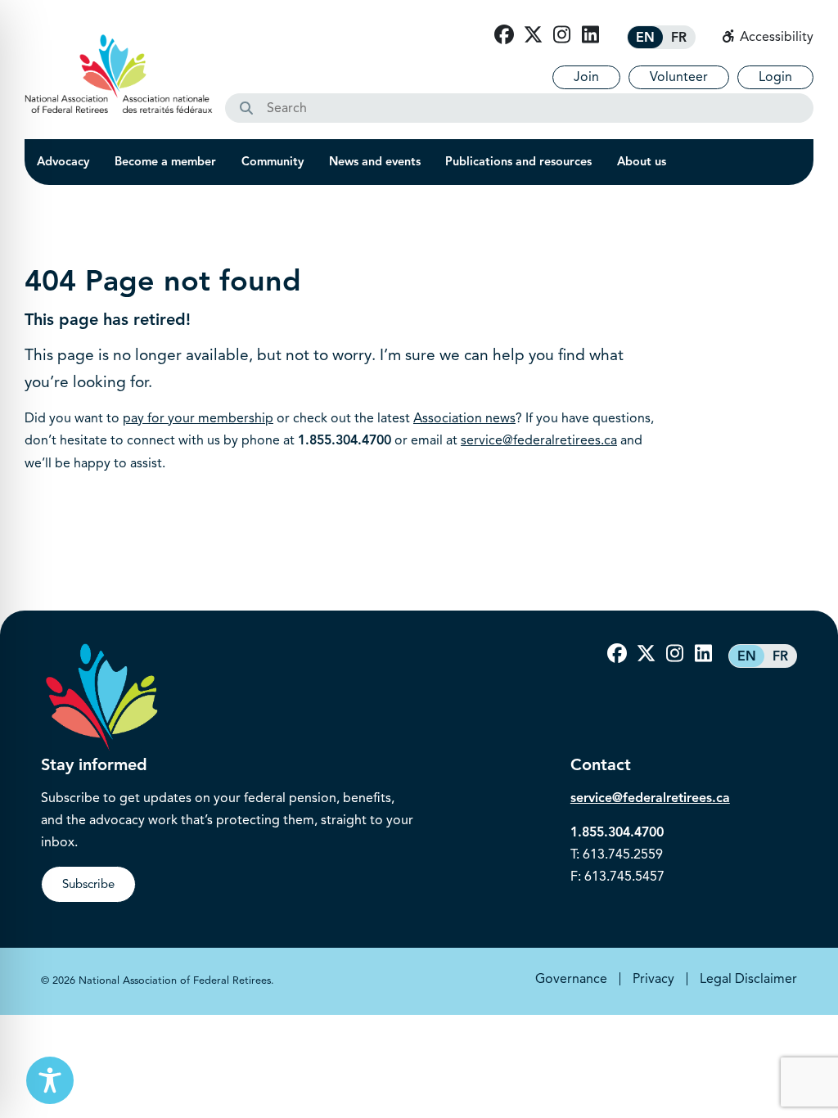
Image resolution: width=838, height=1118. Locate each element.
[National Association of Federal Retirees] (119, 73)
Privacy (653, 978)
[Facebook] (504, 35)
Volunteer (679, 77)
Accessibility (775, 37)
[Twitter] (532, 35)
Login (775, 77)
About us (641, 161)
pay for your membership (198, 418)
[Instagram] (561, 35)
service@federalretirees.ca (539, 440)
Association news (464, 418)
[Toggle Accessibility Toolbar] (50, 1080)
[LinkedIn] (590, 35)
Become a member (165, 161)
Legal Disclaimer (748, 978)
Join (586, 77)
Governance (571, 978)
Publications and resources (518, 161)
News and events (375, 161)
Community (272, 161)
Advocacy (63, 161)
